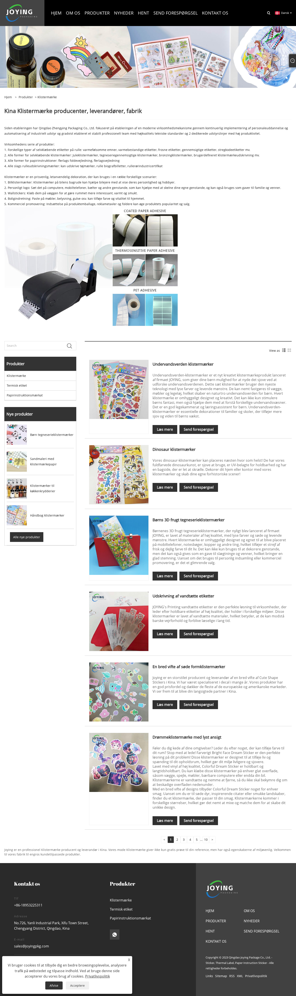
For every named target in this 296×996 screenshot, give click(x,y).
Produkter (26, 97)
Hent (210, 931)
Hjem (210, 910)
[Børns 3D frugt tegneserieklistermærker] (118, 545)
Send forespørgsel (199, 429)
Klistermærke (16, 376)
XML (240, 976)
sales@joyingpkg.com (31, 946)
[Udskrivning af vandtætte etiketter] (118, 621)
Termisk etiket (17, 385)
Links (209, 976)
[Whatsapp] (114, 934)
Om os (249, 910)
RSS (232, 976)
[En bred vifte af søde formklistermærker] (118, 692)
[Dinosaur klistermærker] (118, 474)
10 (206, 839)
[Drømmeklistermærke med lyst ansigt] (118, 762)
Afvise (54, 985)
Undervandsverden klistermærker (183, 364)
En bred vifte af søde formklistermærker (189, 666)
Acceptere (77, 985)
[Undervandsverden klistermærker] (118, 389)
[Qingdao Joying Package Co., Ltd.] (21, 13)
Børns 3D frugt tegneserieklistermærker (188, 519)
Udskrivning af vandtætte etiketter (183, 596)
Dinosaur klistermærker (174, 449)
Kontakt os (216, 941)
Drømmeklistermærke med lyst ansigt (187, 737)
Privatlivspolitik (256, 976)
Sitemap (221, 976)
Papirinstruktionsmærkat (25, 395)
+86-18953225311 (28, 905)
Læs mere (165, 429)
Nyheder (252, 921)
